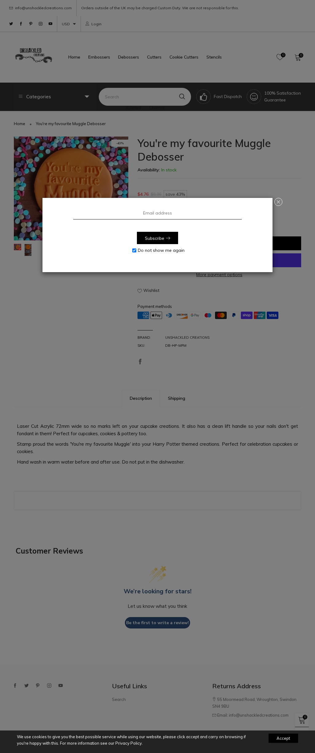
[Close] (278, 202)
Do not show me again (161, 250)
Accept (283, 738)
